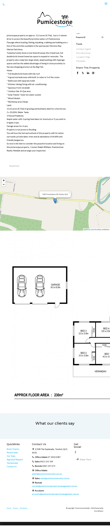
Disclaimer (24, 508)
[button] (89, 53)
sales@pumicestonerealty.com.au (54, 478)
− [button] (4, 184)
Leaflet (86, 229)
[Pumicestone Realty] (55, 19)
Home (9, 508)
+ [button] (4, 180)
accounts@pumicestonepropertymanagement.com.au (55, 494)
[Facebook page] (75, 452)
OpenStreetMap (96, 229)
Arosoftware (98, 511)
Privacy (15, 508)
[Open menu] (106, 3)
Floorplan (80, 61)
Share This (84, 459)
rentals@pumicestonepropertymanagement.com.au (54, 486)
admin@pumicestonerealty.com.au (47, 474)
